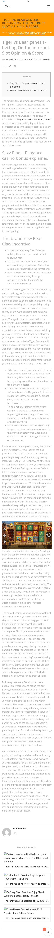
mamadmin (11, 59)
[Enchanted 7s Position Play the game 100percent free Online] (27, 877)
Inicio (4, 32)
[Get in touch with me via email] (15, 833)
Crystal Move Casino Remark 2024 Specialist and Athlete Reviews (28, 918)
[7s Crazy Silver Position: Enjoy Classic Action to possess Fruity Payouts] (27, 894)
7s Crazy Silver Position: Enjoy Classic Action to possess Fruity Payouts (28, 901)
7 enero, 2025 (29, 59)
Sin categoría (15, 32)
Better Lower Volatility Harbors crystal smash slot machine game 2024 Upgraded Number (28, 867)
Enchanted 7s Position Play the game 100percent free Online (28, 884)
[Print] (16, 66)
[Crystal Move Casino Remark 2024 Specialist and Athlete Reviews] (27, 911)
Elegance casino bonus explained (34, 119)
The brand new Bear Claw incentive (28, 90)
